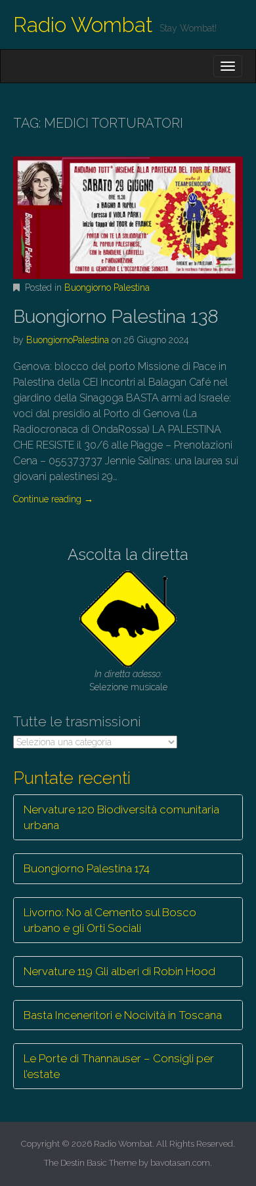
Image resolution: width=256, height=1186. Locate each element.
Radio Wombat (83, 24)
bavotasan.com (180, 1163)
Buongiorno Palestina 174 (87, 868)
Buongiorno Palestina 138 (116, 316)
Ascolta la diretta (128, 554)
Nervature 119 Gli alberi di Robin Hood (119, 971)
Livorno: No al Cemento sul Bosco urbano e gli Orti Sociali (110, 920)
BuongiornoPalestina (67, 340)
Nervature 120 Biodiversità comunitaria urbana (121, 817)
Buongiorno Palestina (107, 287)
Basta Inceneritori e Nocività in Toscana (123, 1015)
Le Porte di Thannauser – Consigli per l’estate (119, 1066)
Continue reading (53, 499)
